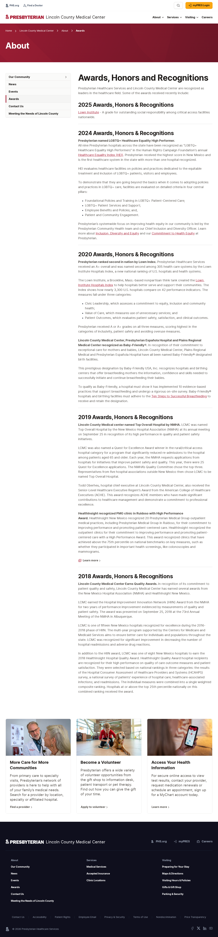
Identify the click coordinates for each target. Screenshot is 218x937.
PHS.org (161, 841)
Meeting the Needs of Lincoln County (32, 901)
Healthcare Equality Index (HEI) (100, 155)
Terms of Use (140, 917)
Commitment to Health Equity (173, 233)
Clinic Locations (96, 880)
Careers (207, 841)
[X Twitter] (198, 929)
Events (15, 880)
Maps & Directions (172, 874)
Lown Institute (88, 112)
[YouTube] (211, 929)
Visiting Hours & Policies (176, 880)
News (14, 874)
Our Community (20, 867)
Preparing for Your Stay (175, 867)
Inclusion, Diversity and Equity (117, 233)
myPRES (184, 841)
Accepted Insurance (98, 874)
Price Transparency (195, 917)
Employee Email (87, 917)
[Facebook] (192, 929)
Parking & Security (172, 894)
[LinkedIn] (204, 929)
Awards (15, 887)
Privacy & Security (114, 917)
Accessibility (39, 917)
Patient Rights (62, 917)
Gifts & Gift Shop (171, 887)
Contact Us (17, 894)
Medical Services (96, 867)
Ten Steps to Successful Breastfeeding (179, 396)
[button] (38, 77)
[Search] (178, 5)
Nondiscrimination (166, 917)
